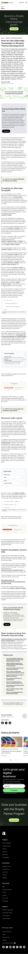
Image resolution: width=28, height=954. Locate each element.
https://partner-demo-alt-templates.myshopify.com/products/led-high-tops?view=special (13, 581)
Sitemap (4, 940)
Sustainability (5, 857)
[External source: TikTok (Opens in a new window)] (17, 947)
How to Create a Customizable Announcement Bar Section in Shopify (15, 672)
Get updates (14, 790)
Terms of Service (6, 931)
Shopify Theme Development (14, 38)
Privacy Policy (6, 937)
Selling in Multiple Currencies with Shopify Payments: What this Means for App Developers (14, 664)
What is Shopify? (6, 843)
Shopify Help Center (7, 910)
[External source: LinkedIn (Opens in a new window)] (10, 723)
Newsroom (5, 854)
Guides (4, 892)
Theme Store (5, 869)
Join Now (21, 2)
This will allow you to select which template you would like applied (13, 335)
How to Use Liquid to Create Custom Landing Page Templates (15, 668)
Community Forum (7, 912)
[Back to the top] (3, 833)
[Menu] (26, 2)
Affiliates (4, 877)
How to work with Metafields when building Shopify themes (14, 693)
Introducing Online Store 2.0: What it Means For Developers (14, 675)
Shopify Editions (6, 846)
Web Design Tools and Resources (9, 749)
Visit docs (6, 131)
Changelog (5, 901)
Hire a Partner (5, 915)
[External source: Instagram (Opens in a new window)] (14, 947)
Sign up (7, 624)
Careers (4, 849)
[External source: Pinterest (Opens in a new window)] (24, 947)
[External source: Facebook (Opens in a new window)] (2, 723)
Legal (3, 934)
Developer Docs (6, 866)
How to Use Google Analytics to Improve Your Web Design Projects (14, 682)
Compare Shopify (6, 889)
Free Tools (5, 898)
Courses (4, 895)
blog (2, 38)
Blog (3, 886)
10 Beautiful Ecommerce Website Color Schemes (11, 752)
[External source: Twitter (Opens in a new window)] (6, 723)
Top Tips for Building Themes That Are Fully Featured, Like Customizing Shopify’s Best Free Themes (14, 660)
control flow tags (5, 442)
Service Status (6, 918)
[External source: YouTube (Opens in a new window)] (10, 947)
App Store (5, 872)
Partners (4, 875)
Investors (4, 851)
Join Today (14, 29)
